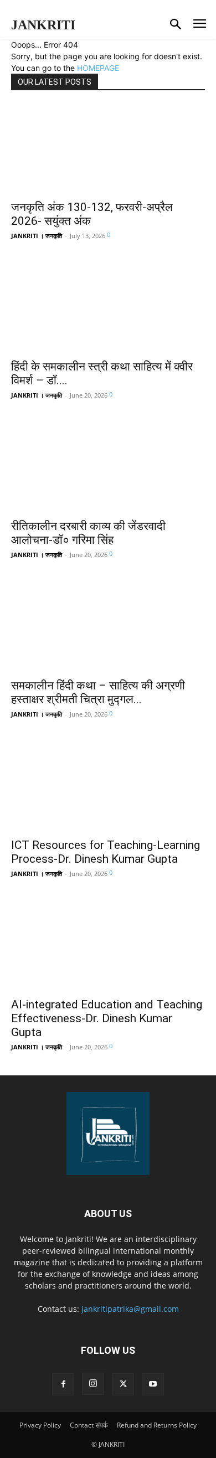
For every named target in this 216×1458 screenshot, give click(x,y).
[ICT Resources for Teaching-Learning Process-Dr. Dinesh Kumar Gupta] (108, 787)
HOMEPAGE (98, 68)
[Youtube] (153, 1384)
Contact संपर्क (89, 1425)
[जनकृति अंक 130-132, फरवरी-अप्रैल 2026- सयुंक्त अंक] (108, 149)
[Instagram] (93, 1384)
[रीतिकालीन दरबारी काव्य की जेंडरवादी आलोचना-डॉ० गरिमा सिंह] (108, 468)
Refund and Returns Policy (157, 1425)
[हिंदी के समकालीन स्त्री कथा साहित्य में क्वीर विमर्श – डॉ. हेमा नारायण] (108, 308)
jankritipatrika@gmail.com (130, 1309)
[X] (123, 1384)
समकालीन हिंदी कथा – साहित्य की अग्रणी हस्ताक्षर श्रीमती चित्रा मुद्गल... (98, 692)
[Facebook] (63, 1384)
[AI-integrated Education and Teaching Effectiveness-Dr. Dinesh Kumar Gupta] (108, 946)
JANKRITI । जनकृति (36, 235)
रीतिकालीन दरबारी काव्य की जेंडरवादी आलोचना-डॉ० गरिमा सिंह (88, 533)
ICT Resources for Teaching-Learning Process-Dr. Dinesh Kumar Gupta (105, 851)
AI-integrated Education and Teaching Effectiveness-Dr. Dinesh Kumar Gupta (106, 1018)
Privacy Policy (40, 1425)
